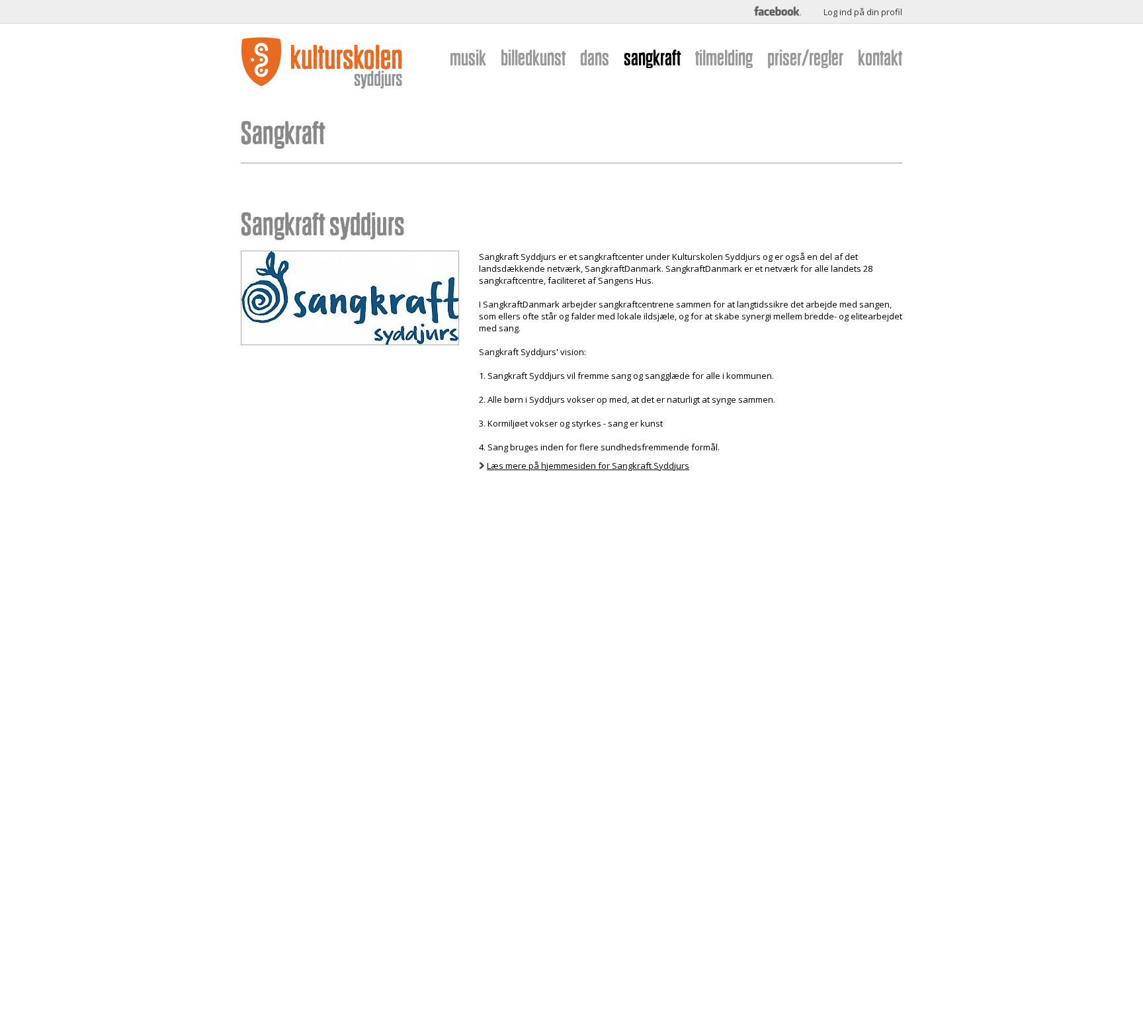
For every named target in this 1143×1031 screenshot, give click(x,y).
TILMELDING (724, 57)
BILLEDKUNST (533, 57)
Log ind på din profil (863, 12)
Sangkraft (283, 132)
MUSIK (468, 57)
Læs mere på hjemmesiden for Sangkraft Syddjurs (588, 466)
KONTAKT (880, 57)
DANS (594, 57)
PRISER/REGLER (805, 57)
